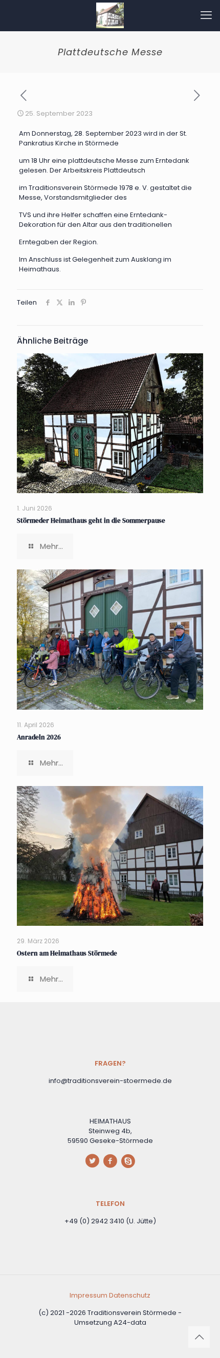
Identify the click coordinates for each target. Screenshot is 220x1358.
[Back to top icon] (199, 1337)
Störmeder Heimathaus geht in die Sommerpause (91, 520)
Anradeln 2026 (39, 737)
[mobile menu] (206, 15)
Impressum (89, 1295)
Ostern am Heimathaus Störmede (67, 953)
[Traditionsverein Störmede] (110, 15)
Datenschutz (129, 1295)
